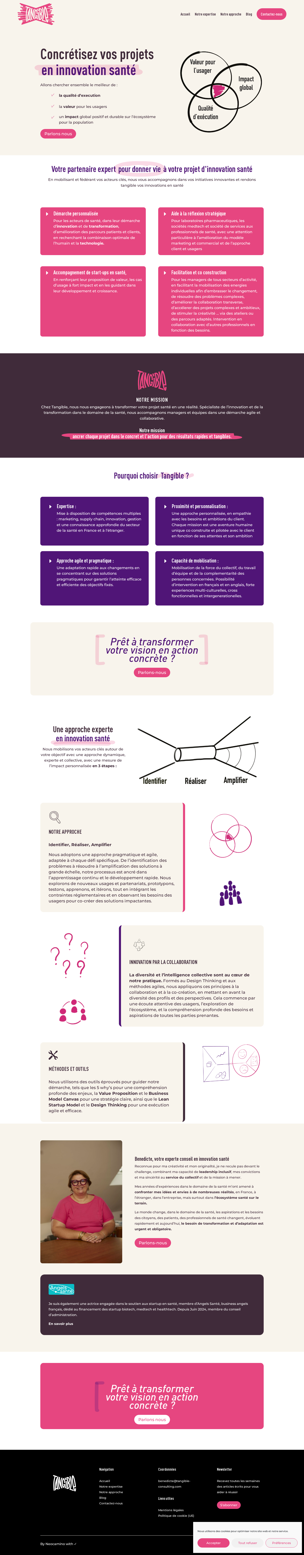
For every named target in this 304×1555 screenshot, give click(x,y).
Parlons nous (58, 133)
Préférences (281, 1543)
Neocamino (55, 1544)
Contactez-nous (271, 14)
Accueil (185, 14)
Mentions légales (171, 1510)
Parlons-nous (152, 672)
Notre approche (230, 14)
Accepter (213, 1543)
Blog (249, 14)
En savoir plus (61, 1324)
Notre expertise (205, 14)
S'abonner (228, 1505)
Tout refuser (247, 1543)
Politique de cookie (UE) (176, 1516)
